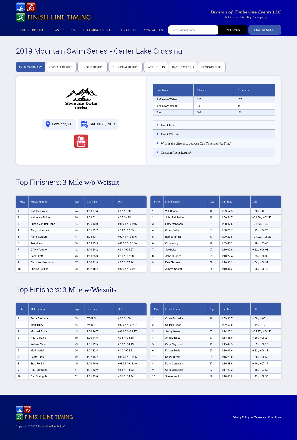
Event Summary (30, 67)
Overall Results (61, 67)
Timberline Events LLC (51, 426)
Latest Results (32, 30)
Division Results (92, 67)
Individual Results (125, 67)
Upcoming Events (97, 30)
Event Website (170, 134)
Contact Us (153, 30)
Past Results (64, 30)
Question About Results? (176, 152)
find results (264, 30)
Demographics (211, 67)
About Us (128, 30)
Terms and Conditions (267, 417)
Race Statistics (183, 67)
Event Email (168, 125)
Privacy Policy (240, 417)
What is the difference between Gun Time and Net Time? (196, 143)
